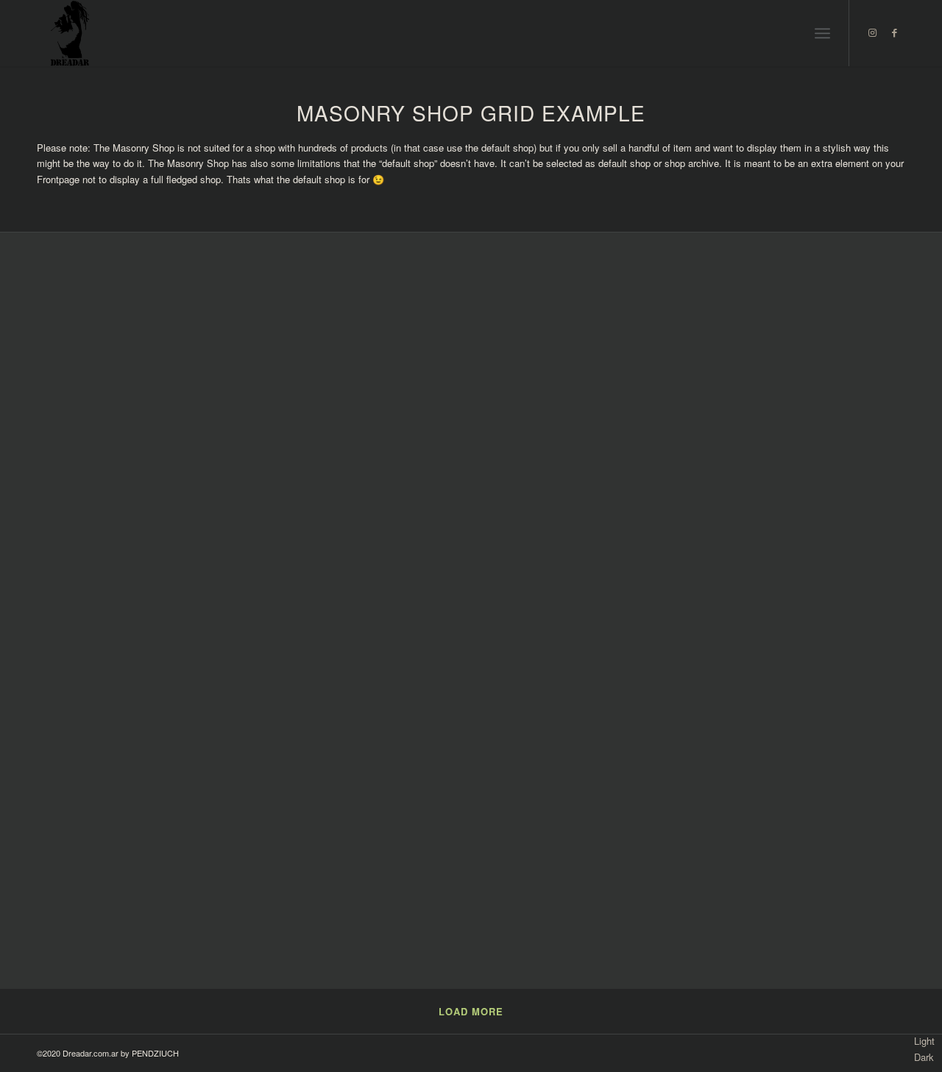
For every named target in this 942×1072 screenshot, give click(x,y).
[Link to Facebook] (894, 32)
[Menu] (822, 33)
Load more (471, 1011)
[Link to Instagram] (872, 32)
